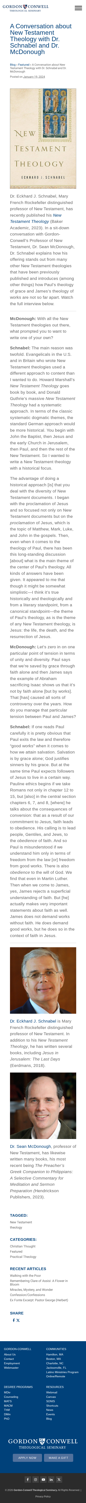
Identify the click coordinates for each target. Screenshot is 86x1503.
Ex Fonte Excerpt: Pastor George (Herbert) (39, 1300)
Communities (56, 1349)
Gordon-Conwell (17, 1349)
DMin (7, 1414)
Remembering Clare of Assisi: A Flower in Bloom (39, 1282)
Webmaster (11, 1367)
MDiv (7, 1392)
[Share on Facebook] (14, 1320)
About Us (10, 1354)
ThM (7, 1409)
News (49, 1409)
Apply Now (27, 1457)
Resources (55, 1387)
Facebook (28, 1479)
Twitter (59, 1479)
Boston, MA (53, 1358)
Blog (13, 64)
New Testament (21, 1222)
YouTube (43, 1479)
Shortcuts (52, 1405)
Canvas (51, 1396)
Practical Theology (23, 1257)
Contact (9, 1358)
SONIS (50, 1401)
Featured (23, 64)
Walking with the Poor (25, 1276)
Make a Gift (58, 1457)
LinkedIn (51, 1479)
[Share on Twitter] (18, 1320)
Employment (12, 1363)
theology (16, 1227)
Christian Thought (22, 1246)
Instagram (35, 1479)
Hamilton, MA (54, 1354)
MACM (8, 1405)
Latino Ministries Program (62, 1372)
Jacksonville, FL (56, 1367)
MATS (8, 1401)
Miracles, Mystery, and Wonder (31, 1290)
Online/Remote (55, 1376)
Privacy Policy (43, 1496)
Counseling (11, 1396)
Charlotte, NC (54, 1363)
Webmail (51, 1392)
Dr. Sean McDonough (30, 1146)
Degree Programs (18, 1387)
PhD (6, 1418)
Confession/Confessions (27, 1295)
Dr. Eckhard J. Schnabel (33, 1021)
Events (50, 1414)
